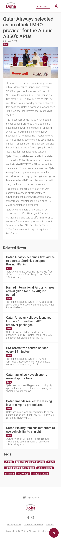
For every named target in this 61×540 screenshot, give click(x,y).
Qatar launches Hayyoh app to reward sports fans (26, 376)
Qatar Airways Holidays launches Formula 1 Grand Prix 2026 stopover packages (28, 321)
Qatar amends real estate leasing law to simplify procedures (29, 403)
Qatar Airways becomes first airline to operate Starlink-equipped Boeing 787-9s (30, 260)
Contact (50, 524)
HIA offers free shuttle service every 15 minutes (27, 349)
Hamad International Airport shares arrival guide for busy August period (30, 291)
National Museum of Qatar (30, 462)
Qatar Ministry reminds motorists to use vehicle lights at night (30, 429)
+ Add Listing (43, 6)
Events (8, 462)
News (9, 268)
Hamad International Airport (19, 467)
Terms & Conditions (33, 524)
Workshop (23, 473)
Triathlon (9, 473)
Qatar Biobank (45, 467)
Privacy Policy (14, 524)
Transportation (40, 473)
